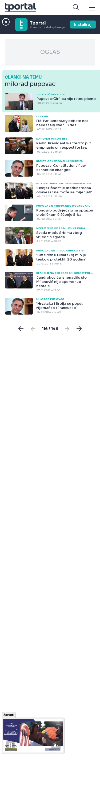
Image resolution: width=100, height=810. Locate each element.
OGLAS (50, 52)
